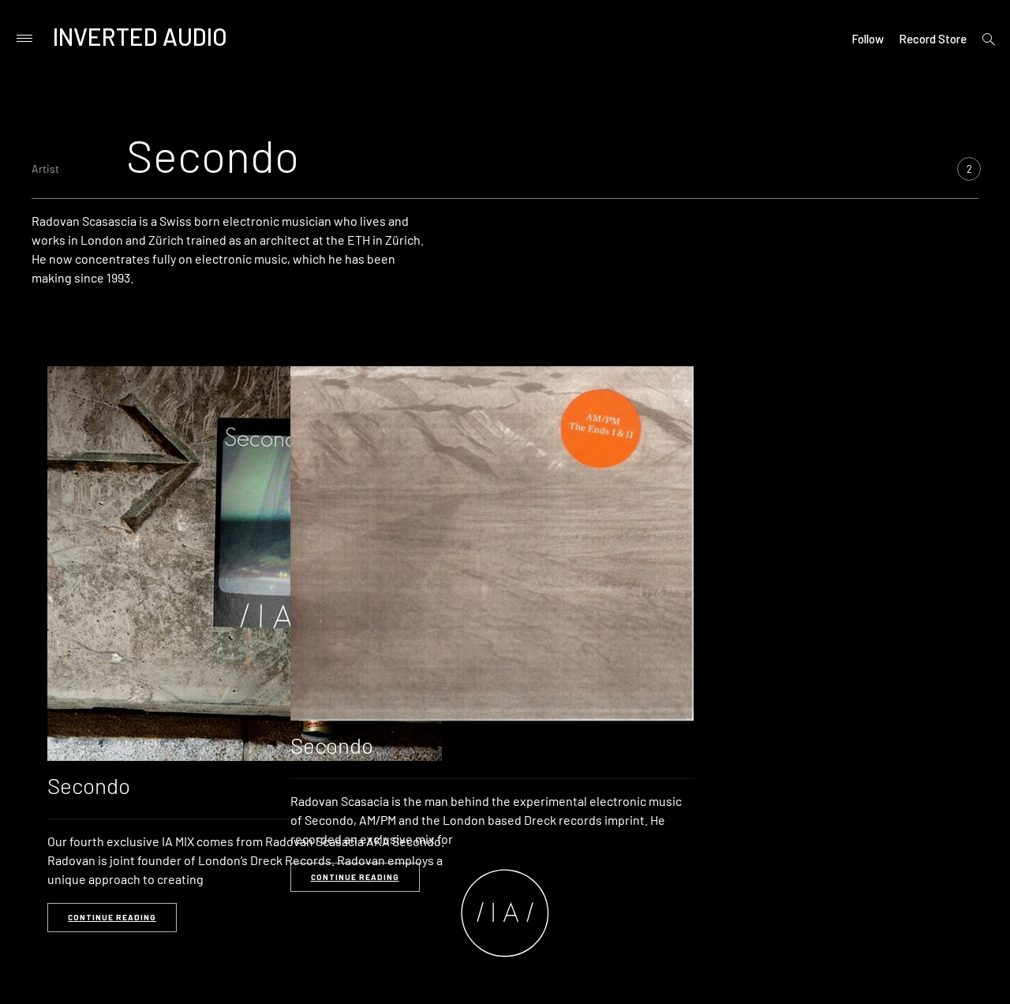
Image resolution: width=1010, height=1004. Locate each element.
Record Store (933, 39)
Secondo (88, 785)
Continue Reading (112, 917)
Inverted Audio (140, 36)
